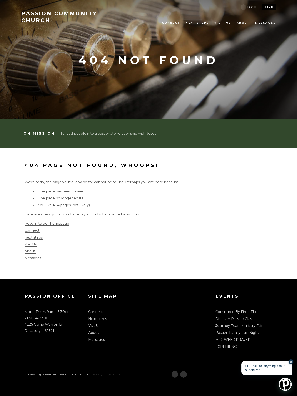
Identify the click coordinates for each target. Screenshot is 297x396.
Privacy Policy (101, 374)
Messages (33, 258)
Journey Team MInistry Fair (239, 326)
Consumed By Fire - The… (237, 312)
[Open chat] (285, 384)
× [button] (291, 361)
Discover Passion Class (234, 319)
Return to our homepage (47, 223)
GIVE (269, 6)
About (30, 251)
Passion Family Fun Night (237, 333)
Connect (32, 230)
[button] (266, 368)
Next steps (97, 319)
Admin (116, 374)
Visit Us (31, 244)
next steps (34, 237)
